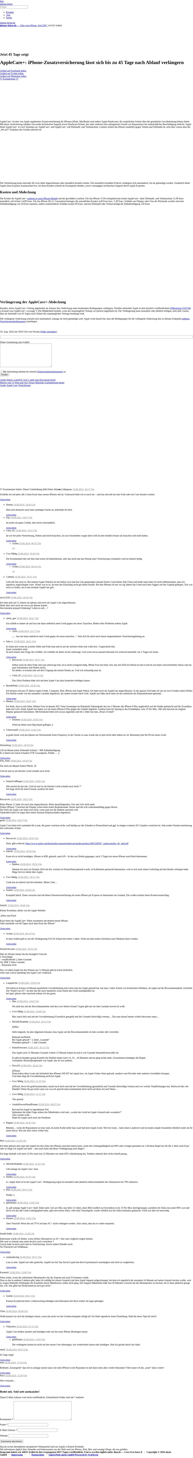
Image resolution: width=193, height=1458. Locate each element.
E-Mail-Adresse (8, 1430)
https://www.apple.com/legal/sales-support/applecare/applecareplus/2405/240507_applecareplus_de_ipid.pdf (76, 843)
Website (4, 1435)
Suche (9, 17)
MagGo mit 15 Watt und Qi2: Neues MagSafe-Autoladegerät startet (32, 382)
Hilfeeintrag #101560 (180, 308)
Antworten (5, 499)
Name (4, 1424)
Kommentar (6, 1419)
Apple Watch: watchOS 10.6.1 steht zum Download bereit (27, 380)
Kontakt (10, 12)
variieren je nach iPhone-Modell (42, 198)
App (8, 15)
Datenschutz (38, 1454)
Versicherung (24, 385)
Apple (3, 385)
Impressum (17, 1454)
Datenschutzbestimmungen (50, 371)
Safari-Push (55, 1454)
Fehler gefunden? (48, 331)
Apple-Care (11, 385)
